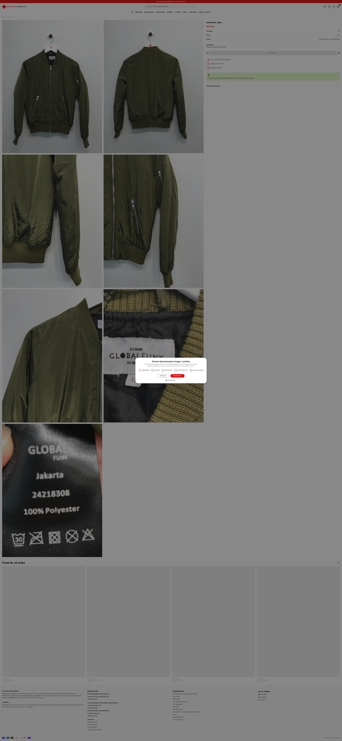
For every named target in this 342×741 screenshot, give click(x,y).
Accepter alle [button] (177, 376)
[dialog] (171, 370)
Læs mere (191, 366)
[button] (171, 380)
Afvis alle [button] (163, 376)
